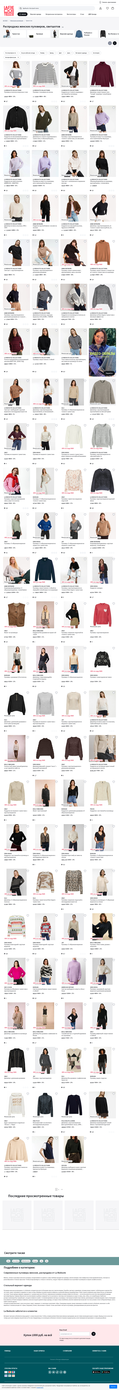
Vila (47, 1261)
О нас (82, 14)
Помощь (7, 1351)
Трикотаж (29, 21)
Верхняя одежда (35, 14)
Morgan (35, 1261)
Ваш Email (63, 1330)
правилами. (40, 1387)
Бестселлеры (71, 14)
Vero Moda (16, 1261)
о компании (67, 1351)
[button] (112, 8)
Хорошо (113, 1386)
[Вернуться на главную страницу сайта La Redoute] (9, 11)
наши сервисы (39, 1351)
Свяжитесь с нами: (99, 1351)
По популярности (10, 53)
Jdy (41, 1261)
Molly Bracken (26, 1261)
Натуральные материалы (54, 14)
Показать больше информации (59, 1359)
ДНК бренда (92, 14)
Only (8, 1261)
